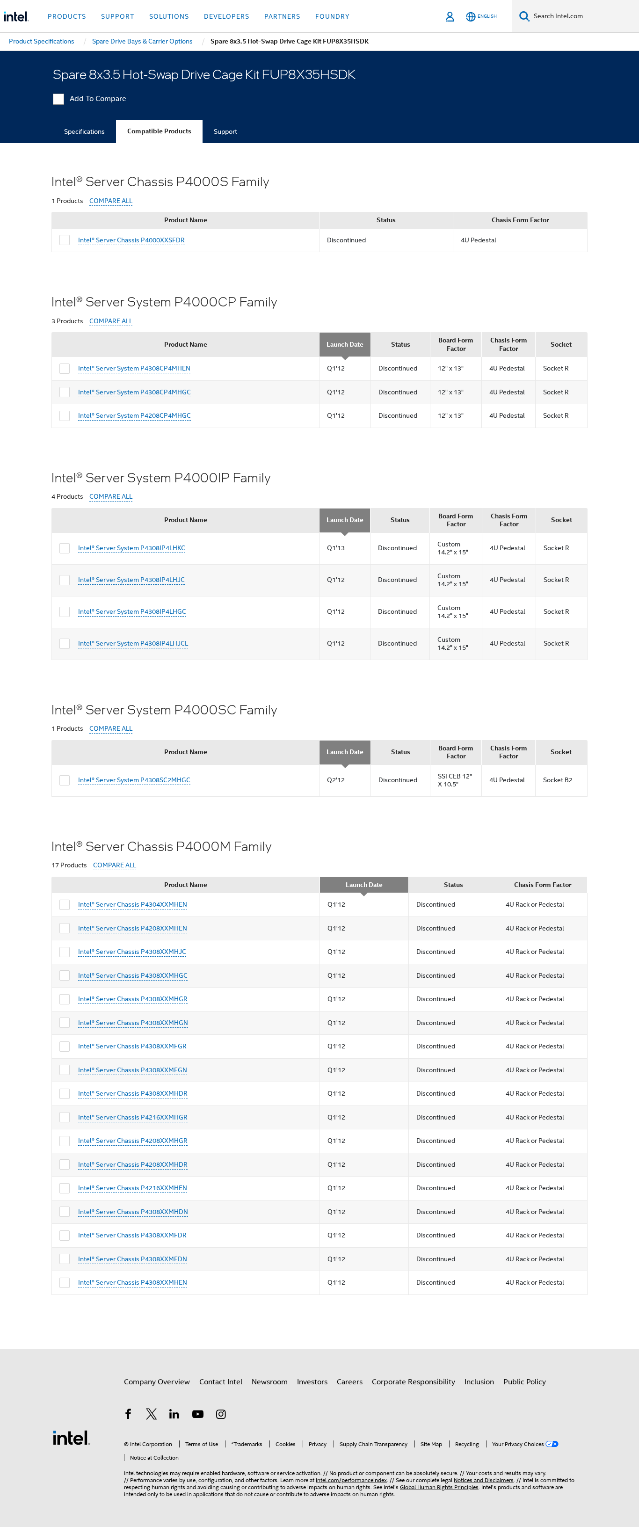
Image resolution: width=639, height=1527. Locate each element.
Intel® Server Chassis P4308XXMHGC (133, 975)
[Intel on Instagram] (221, 1415)
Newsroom (270, 1382)
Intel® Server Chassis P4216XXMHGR (133, 1117)
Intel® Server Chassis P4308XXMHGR (133, 999)
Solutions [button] (169, 16)
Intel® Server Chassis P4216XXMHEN (132, 1188)
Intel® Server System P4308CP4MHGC (134, 392)
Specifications (84, 131)
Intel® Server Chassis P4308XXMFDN (132, 1259)
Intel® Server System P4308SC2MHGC (134, 780)
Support (225, 131)
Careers (350, 1382)
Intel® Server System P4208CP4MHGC (134, 415)
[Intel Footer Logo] (71, 1437)
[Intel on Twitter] (152, 1415)
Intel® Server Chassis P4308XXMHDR (133, 1093)
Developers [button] (226, 16)
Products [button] (67, 16)
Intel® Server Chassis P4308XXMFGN (132, 1070)
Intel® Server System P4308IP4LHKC (131, 548)
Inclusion (479, 1382)
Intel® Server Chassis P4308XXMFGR (132, 1046)
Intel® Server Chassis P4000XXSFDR (131, 240)
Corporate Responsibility (413, 1382)
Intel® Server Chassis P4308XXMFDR (132, 1235)
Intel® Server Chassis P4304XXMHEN (132, 904)
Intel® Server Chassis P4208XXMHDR (133, 1164)
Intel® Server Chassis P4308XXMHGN (133, 1022)
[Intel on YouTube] (198, 1415)
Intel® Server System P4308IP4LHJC (131, 579)
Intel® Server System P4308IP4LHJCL (133, 643)
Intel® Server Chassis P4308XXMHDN (133, 1211)
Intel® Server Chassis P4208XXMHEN (132, 928)
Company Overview (157, 1382)
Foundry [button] (332, 16)
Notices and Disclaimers (484, 1479)
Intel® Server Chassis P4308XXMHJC (132, 951)
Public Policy (524, 1382)
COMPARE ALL (110, 201)
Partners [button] (282, 16)
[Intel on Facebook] (128, 1415)
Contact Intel (220, 1382)
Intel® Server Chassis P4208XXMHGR (133, 1140)
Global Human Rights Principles (439, 1487)
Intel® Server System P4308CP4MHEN (134, 368)
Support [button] (117, 16)
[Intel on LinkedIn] (174, 1415)
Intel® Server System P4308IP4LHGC (132, 611)
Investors (312, 1382)
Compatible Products (159, 131)
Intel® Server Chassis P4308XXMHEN (132, 1282)
